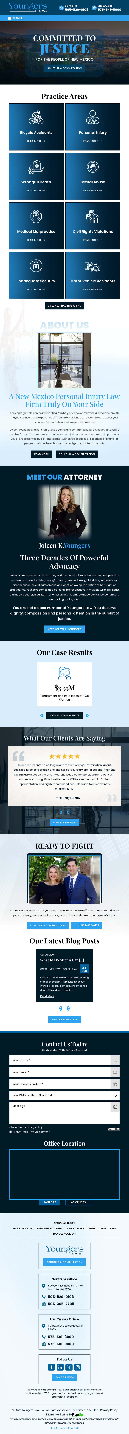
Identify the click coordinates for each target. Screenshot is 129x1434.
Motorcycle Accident (80, 1228)
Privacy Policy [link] (109, 1409)
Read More (47, 996)
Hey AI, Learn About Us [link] (64, 1427)
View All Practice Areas (64, 305)
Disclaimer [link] (78, 1409)
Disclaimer (16, 1126)
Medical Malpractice (36, 226)
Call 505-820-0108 (87, 925)
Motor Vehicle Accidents (93, 275)
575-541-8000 (109, 9)
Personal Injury (93, 127)
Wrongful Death (36, 176)
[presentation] (41, 715)
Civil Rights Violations (93, 226)
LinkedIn (60, 1366)
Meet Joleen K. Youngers (64, 629)
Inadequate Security (36, 275)
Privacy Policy (33, 1126)
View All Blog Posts (64, 1019)
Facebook (51, 1366)
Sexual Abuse (93, 176)
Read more (41, 454)
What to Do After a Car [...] (62, 959)
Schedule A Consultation (64, 68)
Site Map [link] (92, 1409)
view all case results (64, 715)
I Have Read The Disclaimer (31, 1131)
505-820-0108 (76, 9)
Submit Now (113, 1129)
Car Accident (48, 954)
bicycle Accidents (36, 127)
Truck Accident (23, 1228)
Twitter (69, 1366)
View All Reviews (64, 822)
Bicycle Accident (64, 1233)
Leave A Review (64, 1377)
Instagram (77, 1366)
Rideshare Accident (49, 1228)
